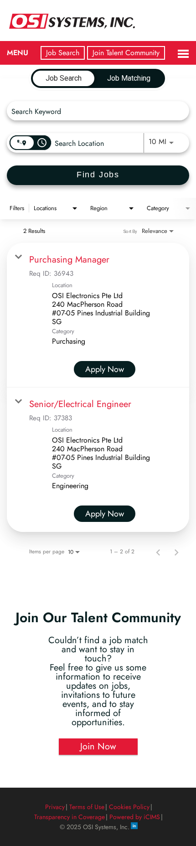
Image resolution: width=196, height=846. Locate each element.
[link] (98, 315)
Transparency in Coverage (69, 816)
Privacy (55, 806)
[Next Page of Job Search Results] (176, 551)
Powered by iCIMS (134, 816)
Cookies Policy (129, 806)
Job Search (62, 52)
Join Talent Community (126, 52)
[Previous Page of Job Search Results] (158, 551)
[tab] (63, 78)
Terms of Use (86, 806)
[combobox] (93, 111)
